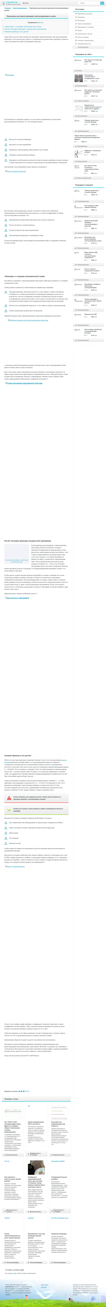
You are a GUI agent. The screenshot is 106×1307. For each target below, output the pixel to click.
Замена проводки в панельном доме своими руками (92, 301)
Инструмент (81, 20)
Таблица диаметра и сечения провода (91, 121)
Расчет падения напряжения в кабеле (91, 270)
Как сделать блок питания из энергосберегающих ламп (91, 168)
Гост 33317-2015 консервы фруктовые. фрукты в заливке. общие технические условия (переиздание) (12, 1127)
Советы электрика (83, 37)
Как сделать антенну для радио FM (93, 61)
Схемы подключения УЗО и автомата (36, 1123)
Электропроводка (20, 8)
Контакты (44, 1287)
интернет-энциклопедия (13, 3)
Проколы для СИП (90, 314)
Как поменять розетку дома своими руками (12, 1179)
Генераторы (81, 17)
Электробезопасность (84, 43)
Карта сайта (44, 1285)
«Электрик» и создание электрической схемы (22, 26)
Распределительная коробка (59, 1178)
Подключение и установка (35, 1154)
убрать (40, 22)
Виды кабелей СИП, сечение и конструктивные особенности (91, 254)
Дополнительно (12, 1155)
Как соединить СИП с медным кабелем (91, 206)
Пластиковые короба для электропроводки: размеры (93, 331)
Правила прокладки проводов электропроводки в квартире (91, 223)
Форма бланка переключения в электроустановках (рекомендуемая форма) (87, 137)
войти (15, 1273)
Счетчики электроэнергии (85, 40)
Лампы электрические (84, 23)
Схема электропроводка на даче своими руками (12, 1236)
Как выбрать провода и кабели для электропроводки (16, 561)
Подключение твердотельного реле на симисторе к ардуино (92, 107)
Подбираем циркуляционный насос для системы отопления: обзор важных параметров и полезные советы (36, 1182)
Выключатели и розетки (12, 1210)
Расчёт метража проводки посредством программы (24, 29)
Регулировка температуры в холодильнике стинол (91, 76)
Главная (7, 8)
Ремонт (79, 30)
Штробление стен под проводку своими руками (36, 1236)
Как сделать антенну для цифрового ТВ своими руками (93, 91)
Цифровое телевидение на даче (92, 151)
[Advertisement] (36, 59)
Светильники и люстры (84, 34)
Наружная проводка (59, 1234)
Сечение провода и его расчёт (16, 31)
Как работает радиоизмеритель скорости (58, 1124)
